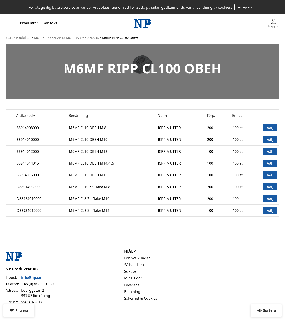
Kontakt (50, 23)
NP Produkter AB (22, 269)
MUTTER (40, 37)
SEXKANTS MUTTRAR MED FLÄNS (74, 37)
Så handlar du (136, 264)
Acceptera (245, 7)
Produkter (29, 23)
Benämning (78, 115)
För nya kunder (137, 258)
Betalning (132, 291)
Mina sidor (133, 278)
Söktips (130, 271)
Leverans (131, 285)
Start (9, 37)
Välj (270, 128)
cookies (103, 7)
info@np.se (31, 277)
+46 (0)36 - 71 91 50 (38, 283)
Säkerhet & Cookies (140, 298)
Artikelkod (24, 115)
